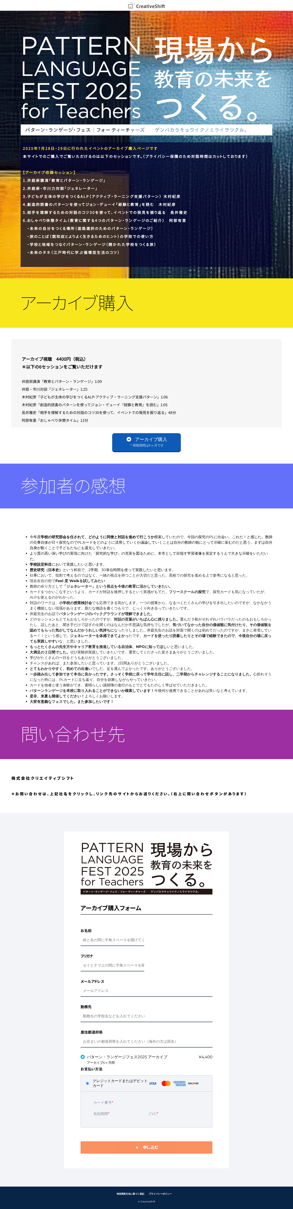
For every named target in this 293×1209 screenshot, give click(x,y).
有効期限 (100, 1114)
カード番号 (102, 1102)
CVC (153, 1114)
